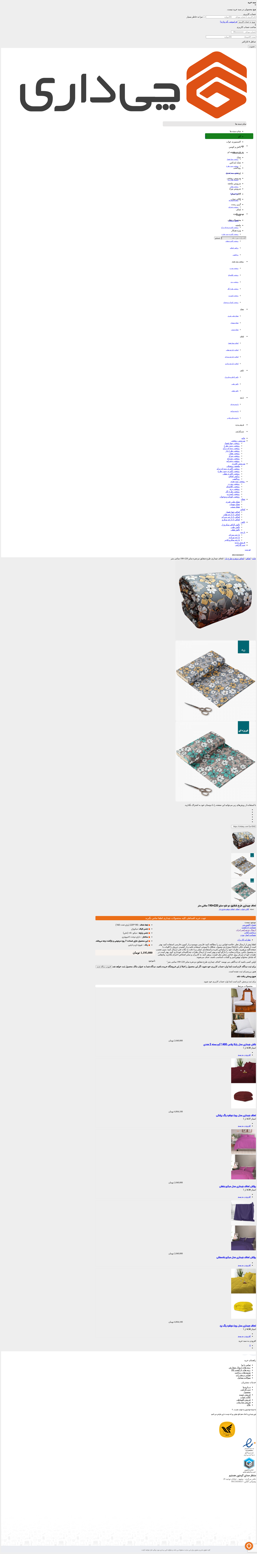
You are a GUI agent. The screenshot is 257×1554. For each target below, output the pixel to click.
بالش (243, 522)
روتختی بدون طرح (232, 166)
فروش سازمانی (243, 1402)
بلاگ (249, 1405)
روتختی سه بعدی (237, 481)
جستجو (217, 238)
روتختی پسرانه (234, 200)
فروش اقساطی (243, 1400)
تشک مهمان (234, 323)
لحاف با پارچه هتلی (232, 350)
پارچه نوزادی (234, 411)
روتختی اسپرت (233, 296)
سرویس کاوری (238, 463)
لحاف (242, 509)
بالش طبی (235, 384)
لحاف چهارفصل (233, 343)
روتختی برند (235, 282)
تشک (243, 499)
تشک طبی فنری (233, 316)
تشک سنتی (235, 330)
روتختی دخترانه (233, 207)
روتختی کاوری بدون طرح (230, 234)
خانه (243, 438)
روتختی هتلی (234, 187)
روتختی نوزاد (234, 193)
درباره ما (247, 1387)
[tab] (173, 939)
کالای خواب (245, 909)
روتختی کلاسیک (233, 275)
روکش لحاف (234, 248)
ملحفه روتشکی (233, 221)
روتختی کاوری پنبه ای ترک (230, 227)
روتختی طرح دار (233, 180)
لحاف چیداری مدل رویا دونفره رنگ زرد (238, 1326)
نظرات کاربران (244, 940)
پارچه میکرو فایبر (233, 418)
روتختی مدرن (234, 268)
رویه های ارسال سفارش (240, 1367)
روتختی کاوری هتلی (232, 241)
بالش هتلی (235, 391)
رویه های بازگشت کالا (241, 1370)
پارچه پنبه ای (234, 404)
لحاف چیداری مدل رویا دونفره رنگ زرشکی (236, 1115)
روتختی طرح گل (233, 289)
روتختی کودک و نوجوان (231, 302)
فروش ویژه (240, 542)
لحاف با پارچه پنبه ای (232, 357)
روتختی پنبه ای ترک (232, 173)
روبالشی (236, 255)
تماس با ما (246, 1365)
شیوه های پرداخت (243, 1372)
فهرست (248, 550)
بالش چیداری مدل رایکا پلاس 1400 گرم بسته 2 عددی (229, 1045)
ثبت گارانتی (240, 545)
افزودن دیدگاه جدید (104, 967)
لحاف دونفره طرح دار (234, 558)
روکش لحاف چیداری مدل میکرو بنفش (237, 1186)
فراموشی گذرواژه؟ (228, 22)
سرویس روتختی (238, 441)
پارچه (242, 532)
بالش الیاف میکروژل (232, 377)
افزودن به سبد (244, 1055)
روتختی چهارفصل (233, 159)
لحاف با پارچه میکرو (232, 364)
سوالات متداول (244, 1378)
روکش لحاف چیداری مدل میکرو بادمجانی (236, 1257)
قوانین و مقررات (243, 1375)
